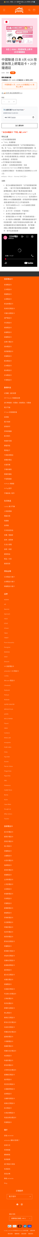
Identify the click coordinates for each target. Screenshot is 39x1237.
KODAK (6, 600)
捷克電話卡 (8, 970)
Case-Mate (7, 804)
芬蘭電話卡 (8, 903)
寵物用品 (7, 554)
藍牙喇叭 (7, 436)
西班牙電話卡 (8, 841)
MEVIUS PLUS (8, 709)
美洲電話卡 (8, 370)
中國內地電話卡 (9, 313)
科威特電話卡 (8, 1060)
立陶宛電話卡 (8, 998)
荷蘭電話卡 (8, 851)
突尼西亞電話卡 (9, 1084)
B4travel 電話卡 (9, 680)
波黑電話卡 (8, 1094)
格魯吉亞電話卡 (9, 1103)
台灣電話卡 (8, 299)
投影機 (6, 417)
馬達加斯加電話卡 (10, 1117)
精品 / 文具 (8, 559)
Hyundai (7, 757)
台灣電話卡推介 (9, 582)
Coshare (7, 733)
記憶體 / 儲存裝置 (10, 393)
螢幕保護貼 (8, 474)
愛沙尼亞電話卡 (9, 975)
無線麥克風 (8, 441)
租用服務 (7, 1159)
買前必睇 (7, 1174)
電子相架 (7, 422)
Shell (6, 657)
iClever (6, 628)
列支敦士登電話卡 (10, 994)
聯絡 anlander (9, 1178)
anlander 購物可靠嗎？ (12, 1140)
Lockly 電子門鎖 (9, 506)
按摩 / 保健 (8, 549)
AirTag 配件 (8, 488)
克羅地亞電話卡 (9, 960)
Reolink (6, 609)
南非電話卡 (8, 1079)
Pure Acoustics (9, 642)
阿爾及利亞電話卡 (10, 1032)
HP (5, 604)
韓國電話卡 (8, 294)
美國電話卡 (8, 337)
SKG (5, 780)
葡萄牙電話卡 (8, 837)
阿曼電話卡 (8, 1122)
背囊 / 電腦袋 (8, 535)
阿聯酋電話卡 (8, 927)
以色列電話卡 (8, 860)
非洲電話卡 (8, 375)
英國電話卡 (8, 356)
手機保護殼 (8, 469)
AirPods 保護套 (9, 484)
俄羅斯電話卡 (8, 1046)
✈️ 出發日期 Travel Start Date (14, 110)
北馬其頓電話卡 (9, 1113)
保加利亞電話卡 (9, 956)
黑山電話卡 (8, 1013)
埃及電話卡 (8, 1056)
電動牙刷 (7, 516)
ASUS (6, 619)
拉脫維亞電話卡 (9, 989)
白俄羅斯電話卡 (9, 1089)
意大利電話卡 (8, 832)
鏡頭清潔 (7, 564)
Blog (5, 1183)
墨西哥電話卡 (8, 937)
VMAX (6, 728)
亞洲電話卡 (8, 366)
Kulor (6, 800)
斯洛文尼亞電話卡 (10, 1022)
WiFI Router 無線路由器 (12, 398)
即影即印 (7, 426)
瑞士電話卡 (8, 846)
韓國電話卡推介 (9, 586)
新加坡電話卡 (8, 304)
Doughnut (7, 809)
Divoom (6, 661)
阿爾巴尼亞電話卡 (10, 1051)
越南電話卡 (8, 328)
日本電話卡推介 (9, 577)
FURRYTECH (8, 790)
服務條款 (17, 1233)
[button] (4, 10)
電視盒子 (7, 450)
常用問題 (7, 1150)
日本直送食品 (8, 530)
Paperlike (7, 776)
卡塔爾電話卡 (8, 1041)
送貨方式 (7, 1145)
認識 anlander (9, 1135)
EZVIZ (6, 623)
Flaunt (6, 723)
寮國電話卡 (8, 984)
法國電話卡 (8, 856)
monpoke (7, 742)
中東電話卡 (8, 380)
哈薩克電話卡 (8, 979)
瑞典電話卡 (8, 865)
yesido (6, 714)
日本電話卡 (8, 289)
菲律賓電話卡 (8, 918)
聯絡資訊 (30, 1233)
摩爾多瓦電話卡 (9, 1008)
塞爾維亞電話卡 (9, 1075)
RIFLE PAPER (8, 719)
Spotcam (7, 614)
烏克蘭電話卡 (8, 922)
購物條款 (7, 1155)
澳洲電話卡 (8, 346)
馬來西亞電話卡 (9, 308)
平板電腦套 (8, 479)
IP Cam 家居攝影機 (10, 412)
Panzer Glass (8, 766)
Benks (6, 795)
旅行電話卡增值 (9, 1164)
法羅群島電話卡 (9, 1098)
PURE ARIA (7, 747)
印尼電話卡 (8, 323)
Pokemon (7, 785)
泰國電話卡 (8, 332)
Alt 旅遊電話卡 (9, 666)
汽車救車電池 (8, 455)
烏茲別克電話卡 (9, 1027)
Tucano (6, 819)
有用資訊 (7, 1169)
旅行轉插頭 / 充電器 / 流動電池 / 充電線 (17, 403)
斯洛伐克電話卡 (9, 941)
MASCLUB (7, 738)
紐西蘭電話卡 (8, 351)
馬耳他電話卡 (8, 1003)
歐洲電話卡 (8, 361)
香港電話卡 (8, 285)
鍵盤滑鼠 (7, 446)
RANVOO (7, 652)
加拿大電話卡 (8, 342)
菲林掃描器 (8, 431)
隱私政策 (10, 1233)
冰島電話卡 (8, 889)
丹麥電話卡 (8, 898)
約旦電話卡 (8, 1108)
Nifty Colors (8, 814)
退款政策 (32, 1230)
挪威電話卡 (8, 913)
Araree (6, 761)
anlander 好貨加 (12, 1230)
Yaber (6, 633)
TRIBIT (6, 638)
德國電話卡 (8, 875)
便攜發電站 (8, 460)
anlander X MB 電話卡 (11, 671)
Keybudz (7, 690)
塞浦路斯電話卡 (9, 965)
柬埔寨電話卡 (8, 894)
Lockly (6, 676)
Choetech (7, 685)
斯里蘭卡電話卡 (9, 951)
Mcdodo (7, 700)
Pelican (6, 695)
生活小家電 (8, 544)
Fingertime (7, 771)
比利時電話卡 (8, 879)
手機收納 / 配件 (9, 493)
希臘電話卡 (8, 946)
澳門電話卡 (8, 318)
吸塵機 (6, 521)
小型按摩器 (8, 511)
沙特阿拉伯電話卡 (10, 1070)
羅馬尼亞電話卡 (9, 1017)
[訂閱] (30, 1196)
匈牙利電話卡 (8, 932)
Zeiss (6, 752)
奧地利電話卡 (8, 870)
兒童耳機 (7, 465)
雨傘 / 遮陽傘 (8, 540)
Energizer (7, 647)
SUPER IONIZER (9, 704)
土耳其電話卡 (8, 884)
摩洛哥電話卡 (8, 1065)
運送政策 (23, 1233)
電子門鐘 (7, 407)
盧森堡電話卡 (8, 1037)
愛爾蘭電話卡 (8, 908)
